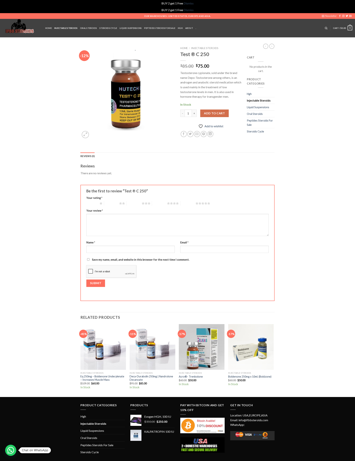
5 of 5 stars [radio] (187, 203)
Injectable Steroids (204, 48)
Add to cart (214, 113)
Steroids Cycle (108, 28)
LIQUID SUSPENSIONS (131, 28)
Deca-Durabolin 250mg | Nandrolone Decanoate (151, 378)
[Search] (326, 28)
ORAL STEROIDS (88, 28)
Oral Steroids (255, 113)
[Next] (273, 360)
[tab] (87, 156)
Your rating (94, 197)
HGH (180, 28)
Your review (94, 210)
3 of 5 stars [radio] (134, 203)
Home (184, 48)
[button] (10, 450)
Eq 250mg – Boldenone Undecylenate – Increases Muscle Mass (102, 378)
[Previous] (80, 360)
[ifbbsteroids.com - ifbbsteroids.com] (21, 28)
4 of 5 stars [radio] (159, 203)
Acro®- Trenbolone (191, 376)
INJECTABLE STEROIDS (65, 28)
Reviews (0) (87, 156)
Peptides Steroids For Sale (260, 122)
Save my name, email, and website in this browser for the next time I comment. (140, 259)
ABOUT (189, 28)
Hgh (249, 93)
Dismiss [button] (189, 3)
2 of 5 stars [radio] (111, 203)
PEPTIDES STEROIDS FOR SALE (159, 28)
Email (184, 242)
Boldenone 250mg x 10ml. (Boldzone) (249, 376)
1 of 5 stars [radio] (91, 203)
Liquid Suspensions (258, 107)
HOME (48, 28)
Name (90, 242)
